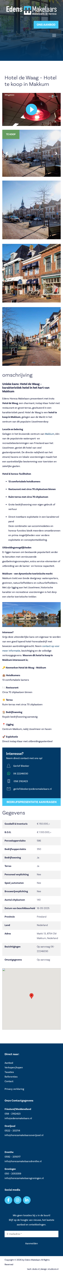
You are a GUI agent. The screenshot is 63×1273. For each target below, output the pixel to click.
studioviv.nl (53, 1269)
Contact (9, 1081)
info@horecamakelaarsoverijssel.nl (24, 1135)
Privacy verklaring (14, 1089)
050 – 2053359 (13, 1173)
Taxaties (9, 1072)
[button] (6, 153)
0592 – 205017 (12, 1156)
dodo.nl (35, 1269)
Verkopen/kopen (14, 1067)
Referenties (11, 1076)
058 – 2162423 (12, 1113)
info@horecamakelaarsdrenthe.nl (23, 1161)
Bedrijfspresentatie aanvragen (32, 802)
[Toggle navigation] (54, 35)
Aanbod (9, 1062)
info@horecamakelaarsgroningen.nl (24, 1178)
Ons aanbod (46, 25)
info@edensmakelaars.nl (18, 1118)
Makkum (49, 433)
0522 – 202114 (12, 1130)
